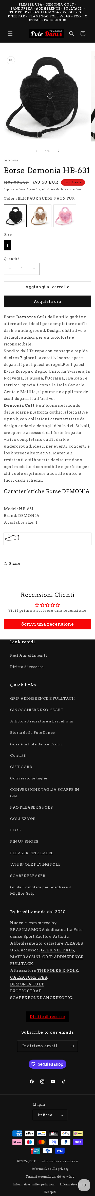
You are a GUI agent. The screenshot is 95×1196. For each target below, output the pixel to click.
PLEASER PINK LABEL (32, 853)
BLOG (15, 830)
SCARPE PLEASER (27, 876)
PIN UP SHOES (24, 841)
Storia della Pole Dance (32, 733)
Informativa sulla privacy (50, 1169)
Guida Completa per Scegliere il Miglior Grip (41, 890)
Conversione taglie (28, 778)
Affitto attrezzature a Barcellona (41, 721)
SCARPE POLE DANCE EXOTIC (41, 998)
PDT (32, 1161)
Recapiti (50, 1192)
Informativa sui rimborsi (59, 1161)
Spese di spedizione (40, 189)
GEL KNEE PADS (57, 950)
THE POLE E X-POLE (57, 970)
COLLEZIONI (23, 819)
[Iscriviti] (72, 1046)
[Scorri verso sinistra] (36, 150)
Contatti (18, 755)
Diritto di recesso (27, 667)
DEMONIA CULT (27, 984)
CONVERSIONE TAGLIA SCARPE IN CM (44, 792)
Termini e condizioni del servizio (50, 1176)
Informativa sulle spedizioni (34, 1184)
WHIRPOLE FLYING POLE (35, 864)
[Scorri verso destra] (58, 150)
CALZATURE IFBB (28, 977)
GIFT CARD (21, 767)
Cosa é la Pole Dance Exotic (36, 744)
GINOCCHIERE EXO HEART (37, 710)
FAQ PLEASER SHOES (31, 807)
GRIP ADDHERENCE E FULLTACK (42, 698)
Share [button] (14, 563)
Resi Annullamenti (28, 655)
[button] (10, 33)
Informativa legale (73, 1184)
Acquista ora (47, 301)
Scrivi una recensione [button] (47, 624)
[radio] (15, 216)
